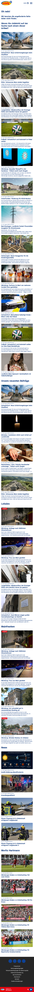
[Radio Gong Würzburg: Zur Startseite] (6, 3)
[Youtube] (19, 961)
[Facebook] (10, 961)
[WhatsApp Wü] (24, 961)
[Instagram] (15, 961)
